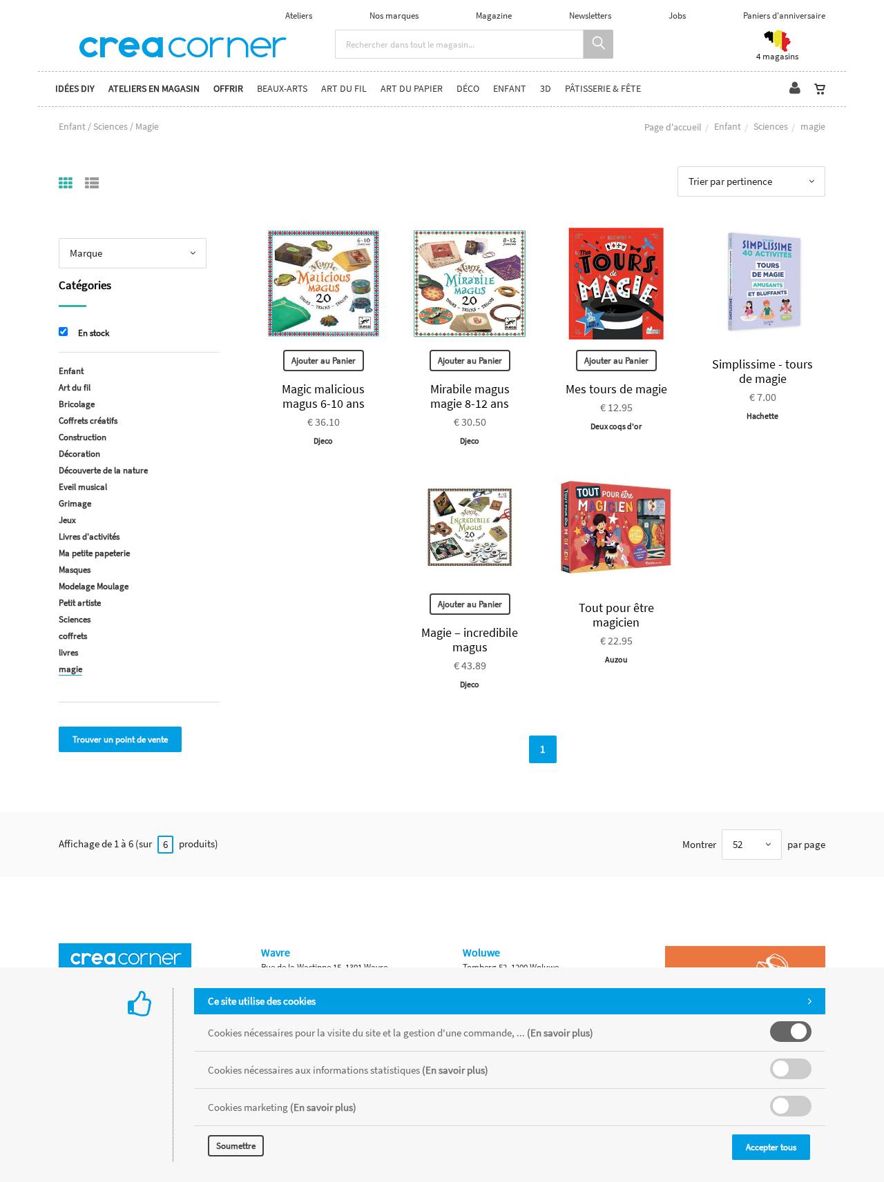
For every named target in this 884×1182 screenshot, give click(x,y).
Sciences (770, 126)
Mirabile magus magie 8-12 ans (470, 396)
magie (70, 669)
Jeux (67, 520)
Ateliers (298, 15)
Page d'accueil (673, 127)
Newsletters (590, 15)
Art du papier (412, 89)
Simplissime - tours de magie (762, 371)
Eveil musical (83, 487)
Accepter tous (771, 1147)
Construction (82, 437)
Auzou (616, 659)
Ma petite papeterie (94, 553)
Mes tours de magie (616, 389)
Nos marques (394, 15)
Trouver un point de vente (120, 739)
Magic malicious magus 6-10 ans (323, 396)
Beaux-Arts (282, 89)
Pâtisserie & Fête (603, 89)
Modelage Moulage (93, 586)
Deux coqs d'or (616, 426)
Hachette (762, 416)
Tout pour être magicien (616, 615)
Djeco (323, 440)
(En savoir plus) (560, 1032)
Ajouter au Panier (323, 360)
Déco (468, 89)
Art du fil (344, 89)
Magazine (494, 15)
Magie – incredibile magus (469, 639)
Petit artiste (80, 603)
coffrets (73, 636)
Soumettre (236, 1146)
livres (68, 652)
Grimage (75, 503)
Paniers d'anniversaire (784, 15)
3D (545, 89)
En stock (93, 333)
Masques (74, 569)
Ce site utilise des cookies (262, 1000)
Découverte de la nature (103, 470)
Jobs (677, 15)
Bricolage (77, 404)
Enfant (509, 89)
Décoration (79, 454)
